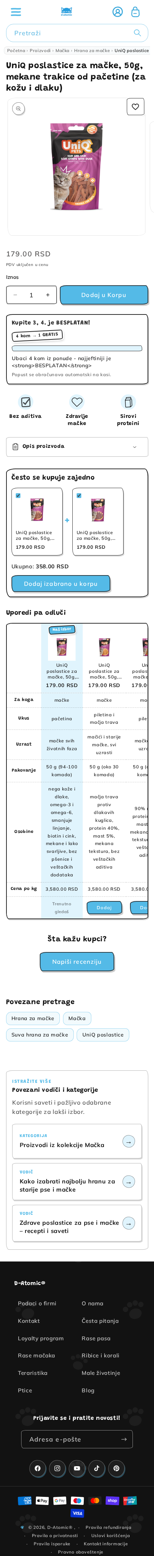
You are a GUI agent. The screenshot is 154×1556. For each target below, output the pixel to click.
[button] (15, 11)
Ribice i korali (101, 1355)
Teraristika (33, 1373)
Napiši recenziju (77, 961)
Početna (16, 50)
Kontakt (29, 1320)
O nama (93, 1303)
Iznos (12, 277)
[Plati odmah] (124, 1439)
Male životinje (101, 1373)
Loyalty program (41, 1338)
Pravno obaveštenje (81, 1552)
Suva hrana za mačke (39, 1035)
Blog (88, 1390)
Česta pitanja (100, 1320)
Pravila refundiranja (108, 1527)
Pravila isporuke (52, 1543)
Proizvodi (40, 50)
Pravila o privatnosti (55, 1535)
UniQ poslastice (103, 1035)
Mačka (62, 50)
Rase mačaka (36, 1355)
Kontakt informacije (106, 1543)
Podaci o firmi (37, 1303)
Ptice (25, 1390)
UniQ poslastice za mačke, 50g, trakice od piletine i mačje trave (104, 671)
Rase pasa (96, 1338)
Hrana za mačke (92, 50)
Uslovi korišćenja (110, 1535)
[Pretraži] (139, 32)
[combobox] (77, 33)
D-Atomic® (60, 1527)
